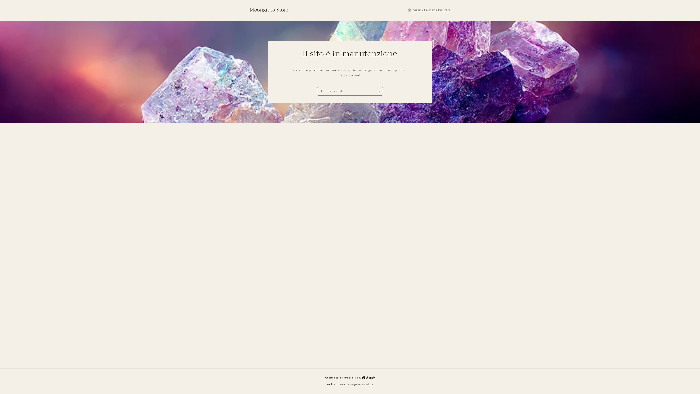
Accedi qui (367, 384)
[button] (429, 10)
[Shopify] (368, 377)
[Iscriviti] (379, 91)
